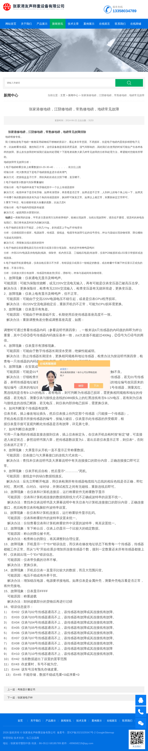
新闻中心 (73, 95)
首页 (20, 720)
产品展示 (42, 23)
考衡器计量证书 (26, 689)
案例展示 (89, 23)
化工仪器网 (32, 737)
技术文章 (73, 23)
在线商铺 (135, 23)
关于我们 (26, 23)
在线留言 (104, 23)
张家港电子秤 (25, 697)
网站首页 (10, 23)
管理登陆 (8, 737)
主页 (62, 95)
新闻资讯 (57, 23)
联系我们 (120, 23)
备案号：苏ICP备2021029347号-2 (76, 732)
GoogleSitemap (105, 732)
